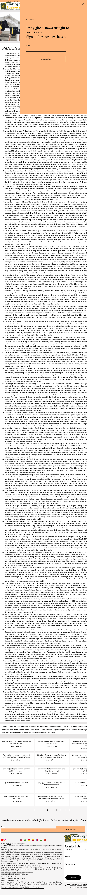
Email (28, 45)
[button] (83, 4)
